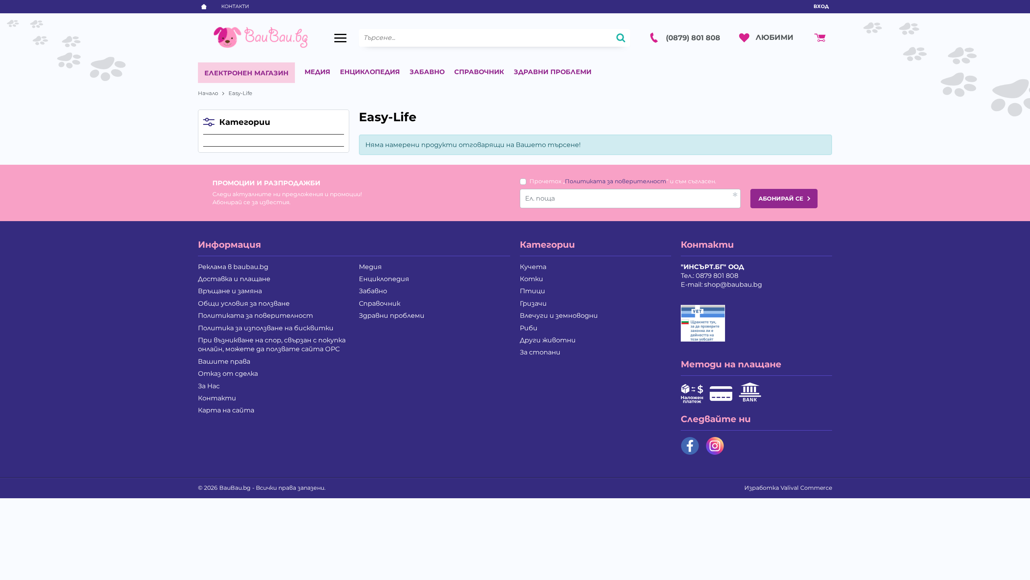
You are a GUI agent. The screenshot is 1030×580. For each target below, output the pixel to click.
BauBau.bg (235, 487)
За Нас (209, 386)
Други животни (548, 340)
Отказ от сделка (228, 373)
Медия (317, 72)
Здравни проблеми (552, 72)
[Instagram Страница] (715, 446)
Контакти (235, 6)
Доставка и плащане (234, 279)
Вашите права (224, 361)
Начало (208, 93)
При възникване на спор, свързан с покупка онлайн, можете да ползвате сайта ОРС (272, 344)
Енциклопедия (370, 72)
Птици (532, 291)
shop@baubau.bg (733, 284)
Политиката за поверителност (615, 181)
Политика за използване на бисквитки (266, 328)
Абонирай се (780, 198)
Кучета (533, 267)
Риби (529, 328)
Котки (531, 279)
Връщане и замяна (230, 291)
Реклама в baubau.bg (233, 267)
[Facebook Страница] (690, 446)
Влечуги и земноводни (559, 315)
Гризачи (533, 303)
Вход (821, 6)
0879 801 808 (717, 276)
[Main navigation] (340, 37)
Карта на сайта (226, 410)
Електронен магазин (246, 73)
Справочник (479, 72)
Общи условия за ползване (244, 303)
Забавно (427, 72)
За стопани (540, 352)
